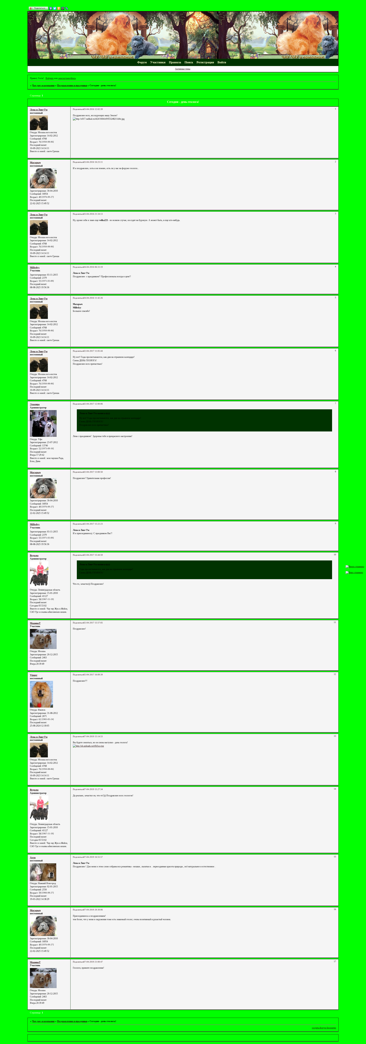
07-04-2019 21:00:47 (93, 962)
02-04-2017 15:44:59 (93, 555)
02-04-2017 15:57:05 (93, 623)
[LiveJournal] (67, 8)
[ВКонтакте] (51, 8)
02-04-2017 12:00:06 (93, 404)
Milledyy (35, 267)
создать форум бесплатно (324, 1027)
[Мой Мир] (63, 8)
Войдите (50, 78)
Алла (33, 857)
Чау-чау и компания (43, 85)
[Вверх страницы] (355, 566)
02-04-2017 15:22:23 (93, 524)
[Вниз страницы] (354, 572)
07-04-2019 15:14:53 (93, 736)
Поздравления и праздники (72, 85)
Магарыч (35, 162)
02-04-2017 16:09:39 (93, 675)
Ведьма (34, 555)
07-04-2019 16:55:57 (93, 857)
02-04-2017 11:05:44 (93, 351)
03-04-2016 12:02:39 (93, 109)
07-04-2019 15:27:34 (93, 789)
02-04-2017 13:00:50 (93, 472)
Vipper (33, 675)
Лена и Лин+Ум (38, 109)
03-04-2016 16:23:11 (93, 162)
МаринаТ (35, 623)
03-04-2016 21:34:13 (93, 214)
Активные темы (182, 69)
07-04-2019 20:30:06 (93, 910)
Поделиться (78, 109)
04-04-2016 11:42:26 (93, 298)
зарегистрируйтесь (67, 78)
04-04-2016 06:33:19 (93, 267)
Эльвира (35, 404)
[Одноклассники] (59, 8)
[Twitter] (55, 8)
